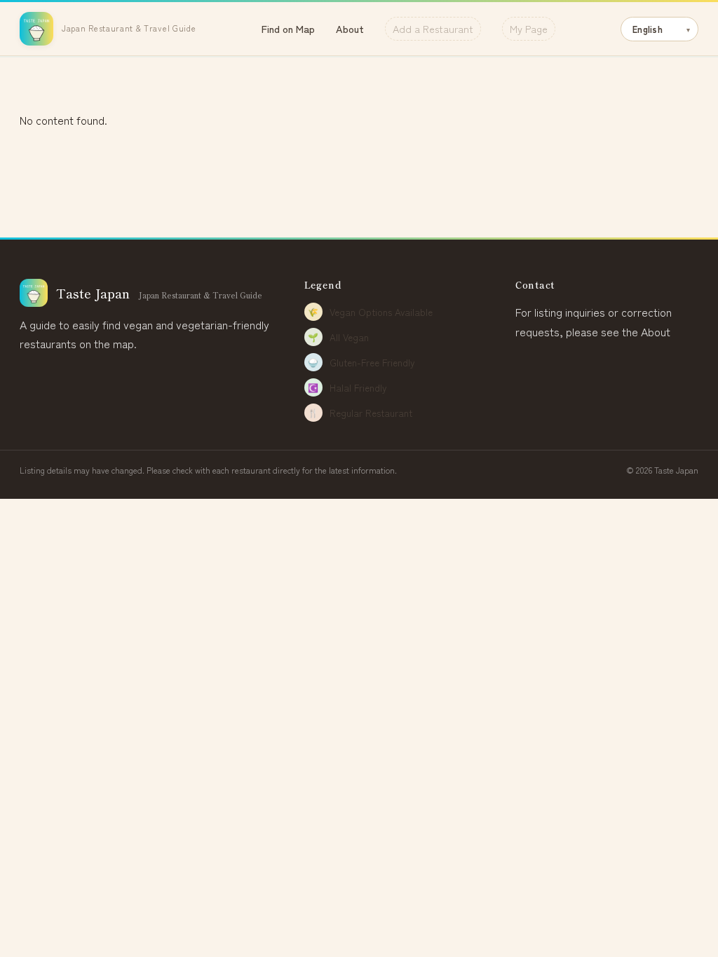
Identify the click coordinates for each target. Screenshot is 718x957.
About (350, 28)
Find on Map (288, 28)
